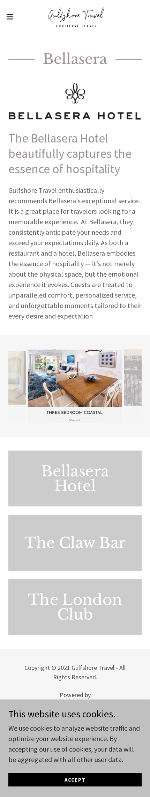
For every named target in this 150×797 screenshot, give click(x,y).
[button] (13, 17)
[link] (75, 17)
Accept (75, 779)
